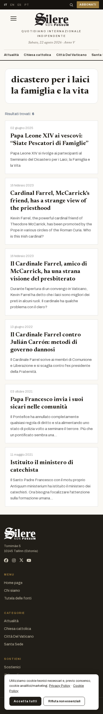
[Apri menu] (13, 19)
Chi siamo (12, 590)
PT (26, 4)
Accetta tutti (25, 701)
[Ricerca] (71, 5)
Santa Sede (13, 644)
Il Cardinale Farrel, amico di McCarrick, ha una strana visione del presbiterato (48, 271)
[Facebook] (6, 560)
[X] (21, 560)
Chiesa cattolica (37, 55)
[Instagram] (14, 560)
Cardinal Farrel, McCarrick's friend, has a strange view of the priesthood (50, 200)
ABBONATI (88, 4)
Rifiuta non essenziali (64, 701)
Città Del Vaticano (71, 55)
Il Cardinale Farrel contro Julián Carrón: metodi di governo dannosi (45, 342)
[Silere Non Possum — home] (51, 19)
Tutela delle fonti (18, 598)
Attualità (11, 55)
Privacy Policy (59, 686)
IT (5, 4)
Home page (13, 583)
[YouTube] (29, 560)
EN (12, 4)
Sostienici (12, 667)
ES (20, 4)
